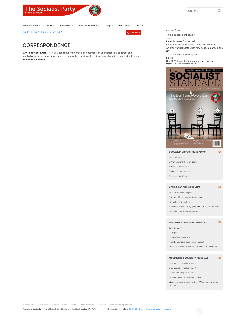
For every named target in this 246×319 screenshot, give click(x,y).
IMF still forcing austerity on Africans (185, 211)
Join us (50, 25)
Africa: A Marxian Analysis (180, 192)
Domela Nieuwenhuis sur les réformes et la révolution (193, 246)
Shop (108, 25)
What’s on (124, 25)
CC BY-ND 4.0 (134, 309)
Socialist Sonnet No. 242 (180, 171)
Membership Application (121, 304)
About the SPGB (30, 25)
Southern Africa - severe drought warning (187, 197)
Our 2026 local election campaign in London (190, 61)
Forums (74, 304)
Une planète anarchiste (179, 237)
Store (64, 304)
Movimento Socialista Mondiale (188, 258)
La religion (173, 232)
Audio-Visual (43, 304)
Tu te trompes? (175, 228)
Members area (87, 304)
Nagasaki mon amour (178, 176)
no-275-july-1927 (52, 32)
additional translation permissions (157, 309)
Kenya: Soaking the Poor (179, 202)
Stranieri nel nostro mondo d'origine (185, 277)
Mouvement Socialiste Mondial (188, 222)
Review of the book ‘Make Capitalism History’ (190, 44)
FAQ (139, 25)
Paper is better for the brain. (181, 41)
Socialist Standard (88, 25)
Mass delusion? (176, 157)
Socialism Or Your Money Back (187, 151)
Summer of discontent (179, 166)
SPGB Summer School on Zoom (183, 162)
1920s (26, 32)
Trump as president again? (180, 34)
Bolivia (169, 57)
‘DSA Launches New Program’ (182, 54)
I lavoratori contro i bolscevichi (182, 263)
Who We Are (28, 304)
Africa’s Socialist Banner (184, 187)
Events (55, 304)
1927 (36, 32)
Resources (65, 25)
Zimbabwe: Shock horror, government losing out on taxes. (194, 206)
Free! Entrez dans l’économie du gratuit (186, 242)
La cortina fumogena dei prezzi (182, 272)
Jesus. (169, 38)
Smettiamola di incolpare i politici (183, 268)
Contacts (102, 304)
